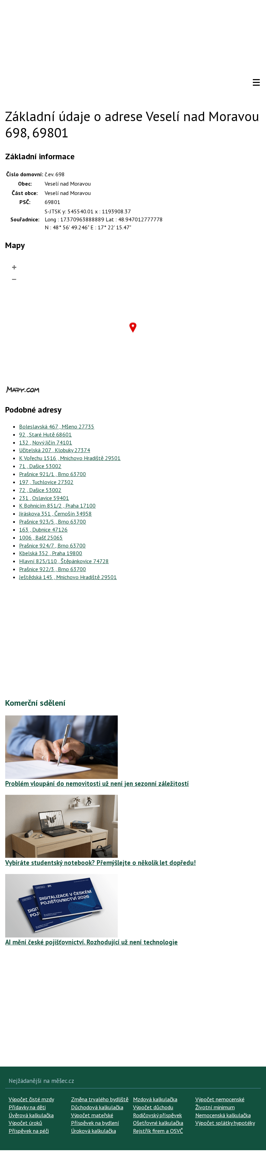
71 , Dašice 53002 (40, 466)
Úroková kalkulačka (93, 1130)
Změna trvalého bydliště (99, 1099)
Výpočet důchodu (153, 1107)
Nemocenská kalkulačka (223, 1115)
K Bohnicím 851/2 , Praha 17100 (57, 505)
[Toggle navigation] (256, 82)
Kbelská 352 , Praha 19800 (50, 553)
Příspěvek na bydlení (95, 1122)
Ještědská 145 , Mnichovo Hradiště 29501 (68, 577)
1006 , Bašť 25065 (41, 537)
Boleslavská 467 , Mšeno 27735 (56, 426)
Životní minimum (215, 1107)
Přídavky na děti (27, 1107)
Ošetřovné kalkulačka (158, 1122)
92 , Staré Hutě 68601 (45, 434)
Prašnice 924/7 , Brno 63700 (52, 545)
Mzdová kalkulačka (155, 1099)
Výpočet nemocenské (220, 1099)
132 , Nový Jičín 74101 (45, 442)
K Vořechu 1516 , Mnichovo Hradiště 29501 (70, 458)
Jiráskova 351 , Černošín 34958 (55, 513)
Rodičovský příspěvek (157, 1115)
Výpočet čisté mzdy (31, 1099)
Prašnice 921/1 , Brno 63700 (52, 473)
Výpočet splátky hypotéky (225, 1122)
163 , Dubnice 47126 (43, 529)
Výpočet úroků (25, 1122)
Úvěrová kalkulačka (31, 1115)
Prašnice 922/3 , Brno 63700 (52, 569)
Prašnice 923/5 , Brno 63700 (52, 521)
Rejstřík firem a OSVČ (158, 1130)
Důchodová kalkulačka (97, 1107)
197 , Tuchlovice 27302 (46, 481)
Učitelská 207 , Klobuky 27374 (54, 450)
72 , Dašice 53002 (40, 489)
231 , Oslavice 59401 (44, 497)
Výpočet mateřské (92, 1115)
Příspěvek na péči (29, 1130)
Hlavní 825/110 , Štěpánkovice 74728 (64, 561)
